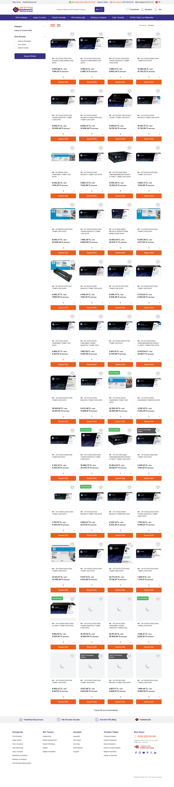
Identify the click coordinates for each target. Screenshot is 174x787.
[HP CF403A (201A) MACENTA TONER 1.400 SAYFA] (92, 496)
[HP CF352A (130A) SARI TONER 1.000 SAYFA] (92, 665)
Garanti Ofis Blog (108, 719)
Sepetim (76, 752)
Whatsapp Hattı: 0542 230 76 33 (83, 2)
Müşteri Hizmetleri (49, 752)
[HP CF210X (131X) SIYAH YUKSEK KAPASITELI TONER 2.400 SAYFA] (120, 43)
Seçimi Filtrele (30, 56)
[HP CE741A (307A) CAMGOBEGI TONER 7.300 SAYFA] (120, 382)
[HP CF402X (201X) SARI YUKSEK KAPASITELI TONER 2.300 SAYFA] (63, 100)
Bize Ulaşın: (123, 2)
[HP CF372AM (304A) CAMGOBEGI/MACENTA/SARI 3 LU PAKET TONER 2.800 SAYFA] (149, 326)
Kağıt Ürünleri (17, 740)
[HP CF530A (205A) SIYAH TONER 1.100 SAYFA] (120, 326)
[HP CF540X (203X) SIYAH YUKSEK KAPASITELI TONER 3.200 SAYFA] (92, 214)
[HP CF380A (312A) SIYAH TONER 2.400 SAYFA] (63, 496)
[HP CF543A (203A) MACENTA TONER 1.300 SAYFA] (92, 157)
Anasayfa (76, 736)
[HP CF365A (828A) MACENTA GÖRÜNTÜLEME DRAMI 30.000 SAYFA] (120, 214)
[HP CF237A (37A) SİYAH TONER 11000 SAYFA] (120, 553)
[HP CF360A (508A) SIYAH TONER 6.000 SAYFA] (149, 43)
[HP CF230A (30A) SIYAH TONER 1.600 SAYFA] (149, 271)
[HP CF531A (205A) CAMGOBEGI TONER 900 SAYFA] (149, 382)
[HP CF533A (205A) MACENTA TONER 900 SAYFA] (120, 496)
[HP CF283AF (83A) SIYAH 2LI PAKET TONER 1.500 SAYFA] (63, 608)
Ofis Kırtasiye (17, 736)
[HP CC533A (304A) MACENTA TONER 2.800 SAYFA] (149, 100)
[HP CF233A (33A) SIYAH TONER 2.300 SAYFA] (149, 553)
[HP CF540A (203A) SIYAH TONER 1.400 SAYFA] (92, 553)
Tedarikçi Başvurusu (33, 719)
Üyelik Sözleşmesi (110, 740)
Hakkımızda (145, 719)
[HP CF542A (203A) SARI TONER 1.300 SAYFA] (149, 157)
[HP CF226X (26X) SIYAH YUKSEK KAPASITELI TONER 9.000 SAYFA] (92, 439)
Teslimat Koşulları (110, 736)
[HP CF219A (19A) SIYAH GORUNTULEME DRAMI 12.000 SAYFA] (63, 43)
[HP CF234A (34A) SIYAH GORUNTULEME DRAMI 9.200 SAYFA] (92, 43)
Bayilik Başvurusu (29, 2)
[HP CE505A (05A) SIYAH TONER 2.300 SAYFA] (149, 665)
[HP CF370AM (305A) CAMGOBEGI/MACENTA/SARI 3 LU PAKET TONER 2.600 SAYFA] (120, 157)
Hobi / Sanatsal (17, 744)
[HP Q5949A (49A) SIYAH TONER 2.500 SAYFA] (63, 214)
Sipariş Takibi (103, 2)
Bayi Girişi (17, 2)
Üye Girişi (76, 744)
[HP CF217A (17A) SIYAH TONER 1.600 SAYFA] (120, 271)
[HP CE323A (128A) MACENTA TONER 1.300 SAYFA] (92, 271)
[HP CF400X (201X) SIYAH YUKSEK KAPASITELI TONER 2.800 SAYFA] (149, 496)
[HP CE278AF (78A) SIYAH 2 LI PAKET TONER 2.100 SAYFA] (120, 100)
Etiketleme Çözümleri (20, 755)
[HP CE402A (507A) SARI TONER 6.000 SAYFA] (63, 382)
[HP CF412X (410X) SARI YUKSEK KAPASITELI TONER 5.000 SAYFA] (92, 608)
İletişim (45, 748)
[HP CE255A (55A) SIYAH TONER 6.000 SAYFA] (63, 553)
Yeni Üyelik (77, 740)
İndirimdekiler (78, 748)
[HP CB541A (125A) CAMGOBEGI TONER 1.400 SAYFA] (63, 157)
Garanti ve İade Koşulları (112, 748)
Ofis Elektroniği (17, 748)
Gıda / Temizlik (17, 752)
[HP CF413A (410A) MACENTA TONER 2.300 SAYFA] (92, 382)
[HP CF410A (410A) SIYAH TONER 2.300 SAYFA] (149, 608)
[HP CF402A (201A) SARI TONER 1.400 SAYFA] (63, 665)
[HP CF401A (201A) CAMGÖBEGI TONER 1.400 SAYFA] (63, 326)
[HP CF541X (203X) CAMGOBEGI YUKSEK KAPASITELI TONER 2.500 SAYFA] (92, 326)
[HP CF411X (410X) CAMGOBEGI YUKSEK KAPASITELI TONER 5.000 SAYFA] (120, 608)
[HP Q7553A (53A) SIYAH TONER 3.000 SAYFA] (149, 214)
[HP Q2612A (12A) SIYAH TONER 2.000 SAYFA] (63, 271)
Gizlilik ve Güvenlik (110, 755)
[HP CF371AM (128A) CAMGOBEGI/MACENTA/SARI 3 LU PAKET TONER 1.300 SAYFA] (120, 439)
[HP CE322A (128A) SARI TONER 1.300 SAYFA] (149, 439)
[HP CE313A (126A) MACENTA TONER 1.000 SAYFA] (120, 665)
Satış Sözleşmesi (110, 744)
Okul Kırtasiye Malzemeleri (21, 763)
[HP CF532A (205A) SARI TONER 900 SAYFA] (63, 439)
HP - (53, 58)
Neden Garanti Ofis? (50, 740)
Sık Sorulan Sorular (71, 719)
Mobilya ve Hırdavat (19, 759)
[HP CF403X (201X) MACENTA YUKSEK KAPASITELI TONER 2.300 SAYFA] (92, 100)
